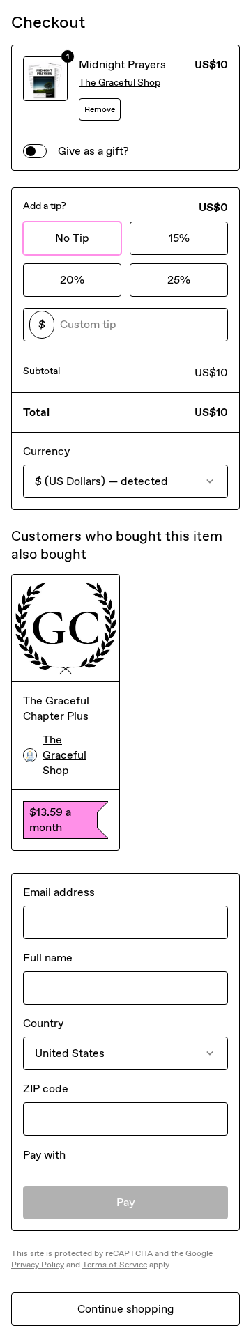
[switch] (35, 151)
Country (43, 1023)
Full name (48, 957)
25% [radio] (178, 279)
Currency (46, 451)
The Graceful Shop (119, 82)
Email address (59, 892)
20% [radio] (72, 279)
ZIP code (45, 1088)
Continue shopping (125, 1308)
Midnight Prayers (122, 64)
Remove (99, 109)
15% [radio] (179, 238)
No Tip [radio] (72, 238)
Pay (125, 1202)
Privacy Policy (37, 1264)
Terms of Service (114, 1264)
